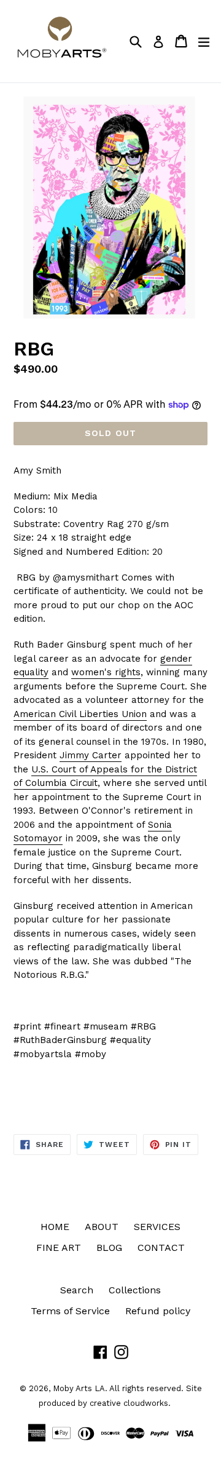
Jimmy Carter (91, 755)
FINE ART (58, 1247)
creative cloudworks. (130, 1403)
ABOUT (101, 1226)
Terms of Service (70, 1311)
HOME (55, 1226)
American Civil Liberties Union (80, 714)
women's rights (106, 672)
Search (76, 1290)
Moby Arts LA (79, 1388)
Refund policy (157, 1311)
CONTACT (161, 1247)
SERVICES (157, 1226)
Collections (135, 1290)
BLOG (109, 1247)
